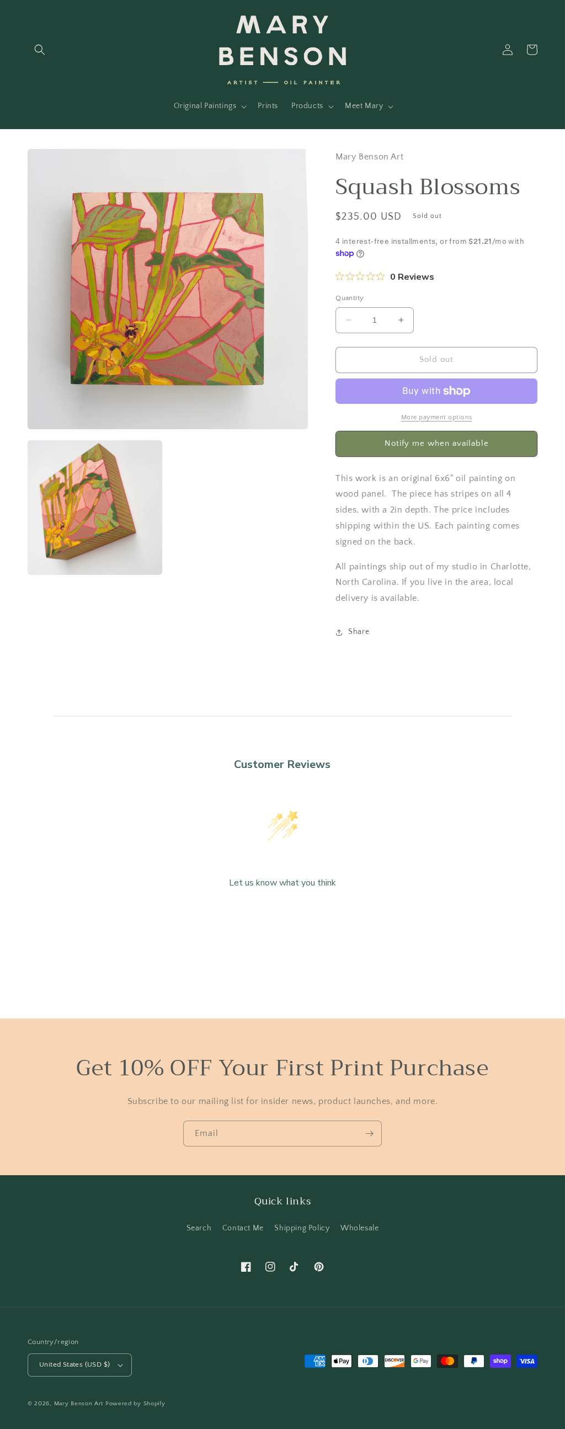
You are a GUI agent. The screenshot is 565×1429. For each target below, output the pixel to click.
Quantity (349, 298)
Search (199, 1228)
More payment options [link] (436, 417)
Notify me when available (437, 443)
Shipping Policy (301, 1228)
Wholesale (359, 1228)
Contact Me (243, 1228)
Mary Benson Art (79, 1403)
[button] (40, 50)
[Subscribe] (369, 1134)
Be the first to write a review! (282, 912)
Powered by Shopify (135, 1403)
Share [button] (358, 631)
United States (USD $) (74, 1364)
